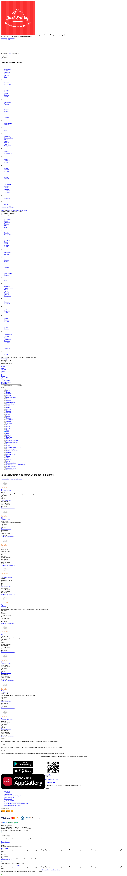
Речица (6, 177)
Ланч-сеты (9, 409)
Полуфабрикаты (11, 466)
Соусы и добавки (11, 463)
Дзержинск (7, 102)
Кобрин (6, 124)
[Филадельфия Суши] (63, 712)
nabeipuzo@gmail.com (51, 779)
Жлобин (6, 109)
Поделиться (4, 848)
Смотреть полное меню (8, 508)
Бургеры (8, 393)
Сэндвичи (9, 444)
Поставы (6, 171)
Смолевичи (7, 189)
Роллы (8, 416)
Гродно (6, 96)
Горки (6, 93)
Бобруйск (7, 72)
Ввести (19, 865)
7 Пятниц (3, 606)
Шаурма (8, 395)
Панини (8, 445)
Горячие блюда (10, 402)
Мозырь (6, 144)
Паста (8, 428)
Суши (8, 392)
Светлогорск (8, 184)
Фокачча (8, 421)
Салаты (8, 411)
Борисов (6, 73)
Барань (6, 70)
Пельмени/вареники (12, 440)
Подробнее (56, 870)
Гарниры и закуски (12, 450)
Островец (7, 160)
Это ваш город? (5, 207)
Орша (6, 159)
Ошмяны (6, 162)
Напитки (8, 459)
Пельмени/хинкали (12, 442)
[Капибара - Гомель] (63, 656)
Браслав (6, 75)
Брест (5, 77)
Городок (6, 95)
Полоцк (6, 169)
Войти (2, 210)
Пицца (8, 390)
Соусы (8, 461)
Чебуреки (9, 423)
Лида (5, 130)
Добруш (6, 104)
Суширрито (9, 419)
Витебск (6, 82)
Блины (8, 438)
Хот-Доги (9, 437)
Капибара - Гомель (6, 663)
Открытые (4, 479)
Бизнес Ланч (10, 404)
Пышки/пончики (11, 454)
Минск (6, 139)
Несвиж (6, 151)
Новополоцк (8, 153)
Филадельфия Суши (7, 719)
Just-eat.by (48, 775)
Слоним (6, 186)
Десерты (8, 452)
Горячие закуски (11, 449)
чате (10, 53)
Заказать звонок (5, 39)
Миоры (6, 141)
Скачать (7, 842)
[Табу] (63, 540)
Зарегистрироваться (13, 210)
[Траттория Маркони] (63, 569)
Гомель (6, 91)
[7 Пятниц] (63, 598)
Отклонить (50, 870)
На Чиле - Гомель (6, 490)
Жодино (6, 111)
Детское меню (10, 469)
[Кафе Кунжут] (63, 685)
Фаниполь (7, 198)
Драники (8, 412)
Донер (8, 414)
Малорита (7, 136)
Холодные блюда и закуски (14, 447)
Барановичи (7, 69)
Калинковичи (8, 123)
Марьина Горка (8, 138)
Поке (7, 431)
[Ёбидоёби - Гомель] (63, 512)
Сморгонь (7, 190)
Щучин (6, 204)
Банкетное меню (11, 468)
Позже (2, 842)
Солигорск (7, 192)
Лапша (8, 426)
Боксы (8, 407)
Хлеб (7, 457)
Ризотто (8, 435)
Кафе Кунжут (5, 692)
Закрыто (12, 207)
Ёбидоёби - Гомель (6, 519)
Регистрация (23, 210)
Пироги (8, 400)
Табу (2, 548)
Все (8, 479)
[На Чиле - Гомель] (63, 483)
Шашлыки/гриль (11, 397)
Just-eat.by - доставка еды (8, 38)
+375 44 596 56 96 (50, 782)
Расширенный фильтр (16, 479)
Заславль (6, 117)
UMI (2, 634)
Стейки (8, 418)
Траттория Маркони (6, 577)
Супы (8, 405)
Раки (7, 433)
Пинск (6, 168)
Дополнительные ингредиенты (15, 464)
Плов (7, 430)
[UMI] (63, 627)
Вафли (8, 424)
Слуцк (6, 187)
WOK (8, 399)
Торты (8, 456)
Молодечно (7, 145)
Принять (44, 870)
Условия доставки (6, 500)
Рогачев (6, 178)
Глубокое (7, 90)
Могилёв (6, 142)
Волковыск (7, 84)
